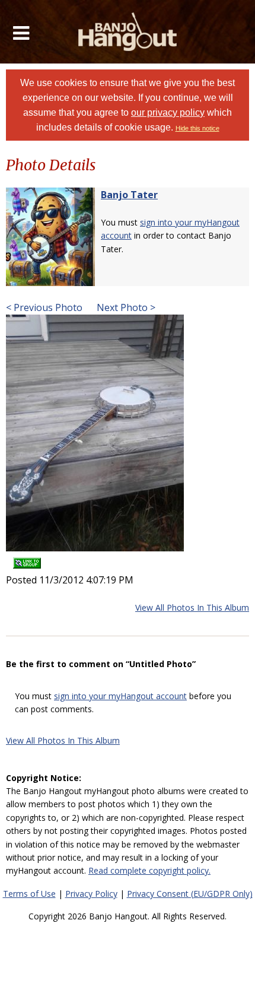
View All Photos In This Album (192, 607)
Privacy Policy (91, 893)
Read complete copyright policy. (149, 870)
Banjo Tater (129, 194)
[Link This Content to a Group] (27, 559)
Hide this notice (197, 128)
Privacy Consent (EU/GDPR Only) (190, 893)
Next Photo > (124, 307)
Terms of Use (29, 893)
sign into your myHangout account (120, 696)
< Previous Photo (44, 307)
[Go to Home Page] (128, 32)
